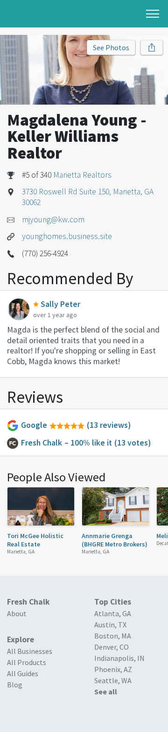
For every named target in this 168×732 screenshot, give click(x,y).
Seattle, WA (113, 680)
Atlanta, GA (112, 613)
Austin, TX (110, 624)
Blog (14, 684)
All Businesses (29, 651)
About (17, 613)
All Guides (22, 673)
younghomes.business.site (67, 236)
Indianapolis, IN (119, 658)
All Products (26, 662)
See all (105, 691)
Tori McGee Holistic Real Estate (35, 540)
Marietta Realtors (82, 175)
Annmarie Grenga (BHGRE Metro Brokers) (114, 540)
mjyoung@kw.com (53, 219)
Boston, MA (112, 635)
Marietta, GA (21, 551)
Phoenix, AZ (113, 669)
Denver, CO (111, 647)
